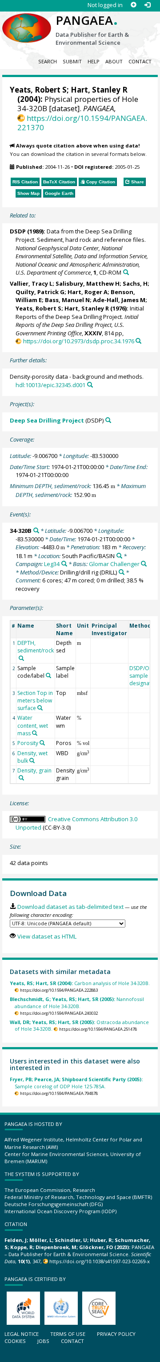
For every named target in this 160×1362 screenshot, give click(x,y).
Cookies (15, 1341)
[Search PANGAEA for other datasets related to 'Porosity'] (42, 742)
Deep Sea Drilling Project (47, 420)
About (114, 61)
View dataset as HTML (46, 936)
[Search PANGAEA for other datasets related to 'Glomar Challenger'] (144, 564)
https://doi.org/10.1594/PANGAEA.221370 (82, 122)
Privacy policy (116, 1334)
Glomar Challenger (114, 564)
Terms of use (67, 1334)
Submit (72, 61)
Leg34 (52, 564)
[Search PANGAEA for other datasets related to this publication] (126, 272)
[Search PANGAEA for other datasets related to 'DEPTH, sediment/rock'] (21, 658)
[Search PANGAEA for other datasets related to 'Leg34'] (64, 564)
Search (47, 61)
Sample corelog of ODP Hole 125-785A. (76, 1082)
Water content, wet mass (32, 725)
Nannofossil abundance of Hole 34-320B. (77, 1002)
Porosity (27, 743)
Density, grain (34, 770)
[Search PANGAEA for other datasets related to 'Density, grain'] (21, 777)
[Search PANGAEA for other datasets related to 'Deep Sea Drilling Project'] (108, 420)
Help (94, 61)
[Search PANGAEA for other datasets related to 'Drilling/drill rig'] (121, 572)
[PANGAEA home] (26, 21)
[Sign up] (133, 5)
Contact (140, 61)
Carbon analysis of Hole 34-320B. (80, 983)
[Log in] (147, 5)
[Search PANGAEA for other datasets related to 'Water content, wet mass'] (34, 733)
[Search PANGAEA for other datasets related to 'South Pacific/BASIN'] (119, 556)
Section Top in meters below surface (35, 700)
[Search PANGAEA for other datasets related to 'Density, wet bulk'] (32, 760)
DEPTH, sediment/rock (35, 646)
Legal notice (21, 1334)
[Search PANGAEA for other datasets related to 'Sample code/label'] (48, 675)
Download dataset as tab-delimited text (70, 907)
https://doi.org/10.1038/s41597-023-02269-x (99, 1261)
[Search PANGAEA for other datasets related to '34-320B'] (36, 530)
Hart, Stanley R (99, 90)
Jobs (43, 1341)
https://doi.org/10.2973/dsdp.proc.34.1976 (78, 341)
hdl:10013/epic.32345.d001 (50, 385)
